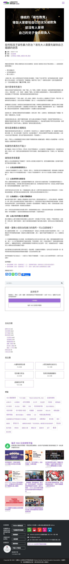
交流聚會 (9, 337)
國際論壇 (57, 402)
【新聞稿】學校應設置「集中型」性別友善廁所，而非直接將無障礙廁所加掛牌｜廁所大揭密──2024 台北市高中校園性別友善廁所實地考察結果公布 (34, 487)
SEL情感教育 (11, 398)
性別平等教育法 (50, 406)
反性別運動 (26, 402)
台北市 (35, 402)
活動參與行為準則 (6, 538)
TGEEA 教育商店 (18, 525)
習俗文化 (16, 423)
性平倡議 (7, 333)
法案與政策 (32, 419)
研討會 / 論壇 (10, 346)
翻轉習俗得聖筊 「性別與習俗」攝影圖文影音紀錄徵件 (37, 423)
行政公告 (7, 352)
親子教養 (8, 428)
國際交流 (7, 329)
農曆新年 (41, 428)
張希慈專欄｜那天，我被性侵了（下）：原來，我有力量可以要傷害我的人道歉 (28, 266)
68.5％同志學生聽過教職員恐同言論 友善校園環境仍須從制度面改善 (34, 509)
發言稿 (51, 419)
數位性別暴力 (19, 415)
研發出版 (7, 350)
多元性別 (17, 406)
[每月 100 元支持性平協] (7, 446)
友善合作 (8, 402)
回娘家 (50, 402)
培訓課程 (9, 339)
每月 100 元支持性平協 (21, 443)
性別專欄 (13, 54)
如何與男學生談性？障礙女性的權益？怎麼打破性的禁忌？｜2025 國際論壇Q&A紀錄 (54, 464)
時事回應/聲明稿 (45, 415)
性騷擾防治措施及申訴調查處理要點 (6, 531)
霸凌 (29, 56)
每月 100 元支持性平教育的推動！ (38, 544)
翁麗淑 (8, 423)
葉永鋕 (58, 423)
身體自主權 (24, 56)
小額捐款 (15, 539)
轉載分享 (33, 428)
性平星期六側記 (21, 410)
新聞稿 (29, 415)
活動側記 (42, 419)
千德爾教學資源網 (18, 530)
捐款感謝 (56, 410)
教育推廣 (7, 335)
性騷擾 (18, 56)
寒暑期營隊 (10, 341)
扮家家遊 (39, 410)
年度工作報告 (17, 548)
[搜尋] (62, 283)
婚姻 (24, 406)
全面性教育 (51, 398)
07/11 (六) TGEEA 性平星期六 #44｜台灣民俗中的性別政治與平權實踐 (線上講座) (14, 484)
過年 (48, 428)
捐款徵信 (15, 543)
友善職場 (13, 56)
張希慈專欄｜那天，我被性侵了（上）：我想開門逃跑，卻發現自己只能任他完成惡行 (30, 264)
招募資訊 (6, 542)
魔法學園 (8, 432)
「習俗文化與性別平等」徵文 (36, 398)
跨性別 (16, 428)
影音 (30, 406)
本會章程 (6, 525)
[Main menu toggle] (63, 2)
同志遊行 (42, 402)
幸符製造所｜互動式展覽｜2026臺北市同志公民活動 (13, 463)
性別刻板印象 (38, 406)
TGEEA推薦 (22, 398)
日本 (35, 415)
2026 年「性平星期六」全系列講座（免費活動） (33, 463)
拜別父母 (48, 410)
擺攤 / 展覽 (10, 343)
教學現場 (9, 415)
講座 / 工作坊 (10, 348)
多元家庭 (9, 406)
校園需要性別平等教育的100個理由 (16, 419)
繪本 (58, 419)
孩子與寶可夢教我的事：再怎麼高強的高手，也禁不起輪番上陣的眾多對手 (54, 484)
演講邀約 (15, 534)
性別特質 (9, 410)
